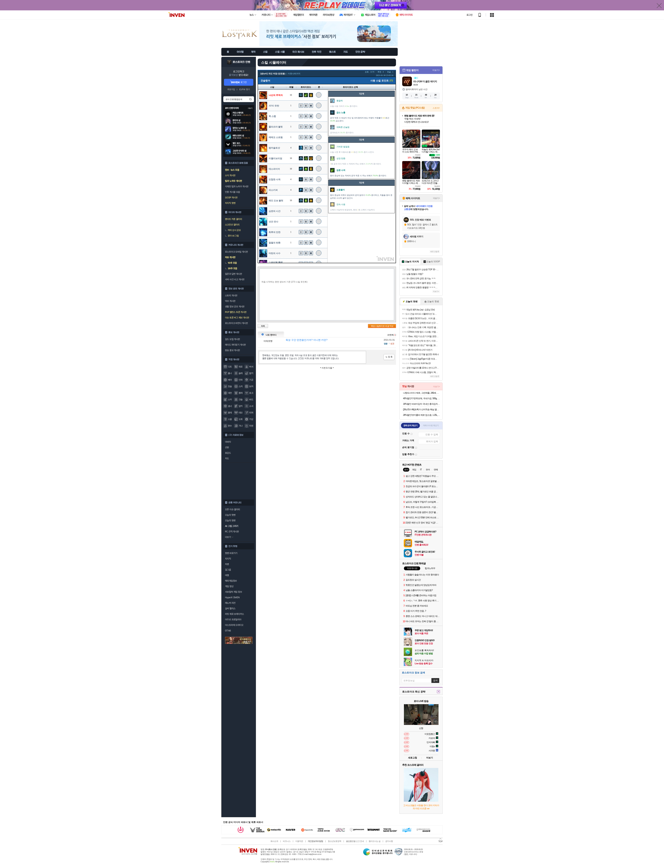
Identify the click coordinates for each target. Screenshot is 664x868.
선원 (227, 447)
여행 (227, 575)
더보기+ (436, 70)
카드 (227, 458)
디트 (230, 366)
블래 (241, 393)
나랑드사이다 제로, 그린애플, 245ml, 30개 (421, 393)
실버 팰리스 (230, 608)
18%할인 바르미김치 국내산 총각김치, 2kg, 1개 (421, 404)
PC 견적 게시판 (232, 531)
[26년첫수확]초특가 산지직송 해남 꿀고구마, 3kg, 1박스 (421, 409)
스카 (230, 399)
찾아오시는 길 (374, 841)
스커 (241, 386)
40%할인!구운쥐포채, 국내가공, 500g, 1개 (421, 398)
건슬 (241, 399)
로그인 (469, 14)
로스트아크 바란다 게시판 (236, 323)
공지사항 (389, 841)
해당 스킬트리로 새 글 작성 (382, 326)
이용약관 (299, 841)
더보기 (429, 757)
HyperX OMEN (232, 597)
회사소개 (274, 841)
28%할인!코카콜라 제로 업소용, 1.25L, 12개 (421, 415)
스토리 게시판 (231, 295)
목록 (263, 326)
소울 (230, 419)
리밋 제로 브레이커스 (234, 614)
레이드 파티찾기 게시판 (235, 344)
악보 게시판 (230, 301)
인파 (241, 379)
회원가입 (231, 89)
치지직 (228, 558)
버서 (251, 366)
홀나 (230, 373)
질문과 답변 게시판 (233, 274)
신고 (392, 343)
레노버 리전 (230, 603)
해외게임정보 (231, 580)
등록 (389, 357)
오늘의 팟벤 (230, 520)
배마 (230, 379)
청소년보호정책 (334, 841)
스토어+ (436, 108)
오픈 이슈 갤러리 (232, 509)
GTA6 (228, 630)
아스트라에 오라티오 (234, 625)
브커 (251, 386)
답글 (385, 343)
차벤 (227, 564)
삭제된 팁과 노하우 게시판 (236, 186)
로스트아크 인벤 (241, 62)
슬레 (241, 373)
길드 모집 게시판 (232, 339)
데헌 (230, 393)
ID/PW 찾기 (244, 89)
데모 (241, 412)
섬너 (230, 406)
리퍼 (251, 412)
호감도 (228, 453)
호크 (251, 393)
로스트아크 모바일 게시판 (236, 251)
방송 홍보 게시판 (232, 350)
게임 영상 (229, 586)
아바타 (228, 441)
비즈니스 (286, 841)
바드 (251, 399)
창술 (230, 386)
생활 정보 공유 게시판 (235, 306)
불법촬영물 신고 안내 (355, 841)
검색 (250, 99)
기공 (251, 379)
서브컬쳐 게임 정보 (233, 591)
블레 (230, 412)
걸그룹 (228, 569)
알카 (241, 406)
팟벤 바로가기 (231, 553)
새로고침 (433, 251)
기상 (251, 419)
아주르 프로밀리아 (233, 619)
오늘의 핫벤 (230, 515)
